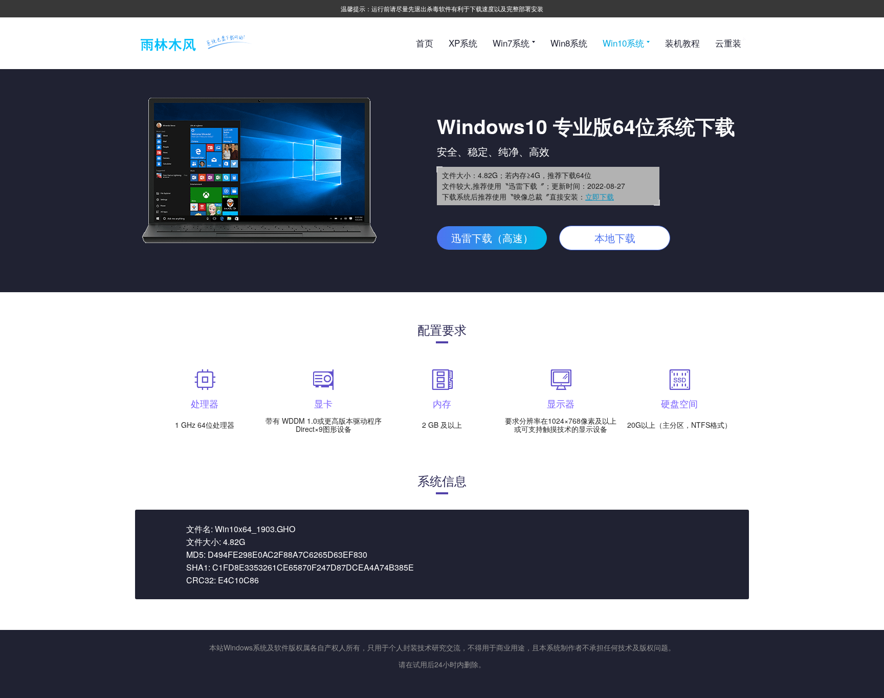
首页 (424, 42)
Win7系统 (512, 42)
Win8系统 (568, 42)
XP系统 (463, 42)
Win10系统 (625, 42)
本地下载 (614, 237)
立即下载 (599, 196)
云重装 (728, 42)
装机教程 (682, 42)
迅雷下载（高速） (492, 237)
